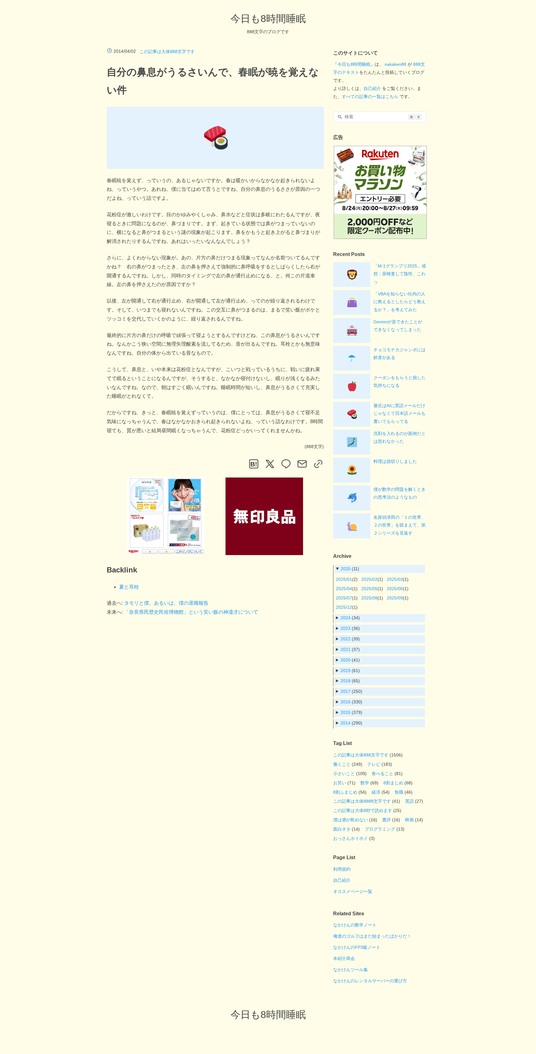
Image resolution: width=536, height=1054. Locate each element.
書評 (386, 819)
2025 (346, 568)
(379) (351, 712)
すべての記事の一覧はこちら (370, 96)
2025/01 (344, 579)
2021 (346, 649)
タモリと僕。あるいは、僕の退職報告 (166, 603)
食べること (382, 773)
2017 (346, 691)
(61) (350, 670)
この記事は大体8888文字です (362, 801)
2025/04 (344, 588)
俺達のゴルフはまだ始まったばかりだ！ (372, 936)
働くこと (342, 764)
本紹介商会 (344, 958)
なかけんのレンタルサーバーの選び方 (370, 980)
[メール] (302, 463)
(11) (350, 568)
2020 (346, 659)
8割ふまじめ (345, 792)
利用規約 (342, 869)
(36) (350, 628)
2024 (346, 617)
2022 (346, 638)
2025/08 (369, 597)
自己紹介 (372, 88)
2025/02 (369, 579)
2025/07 (344, 597)
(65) (350, 680)
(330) (351, 701)
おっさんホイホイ (350, 838)
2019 (346, 670)
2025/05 (369, 588)
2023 (346, 628)
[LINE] (286, 463)
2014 (346, 722)
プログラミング (380, 829)
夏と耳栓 (129, 587)
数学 (364, 782)
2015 (346, 712)
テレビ (373, 764)
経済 (376, 792)
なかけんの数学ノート (355, 924)
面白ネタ (342, 829)
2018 (346, 680)
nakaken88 (395, 64)
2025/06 (395, 588)
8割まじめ (393, 782)
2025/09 (395, 597)
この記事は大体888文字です (167, 51)
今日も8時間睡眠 (268, 18)
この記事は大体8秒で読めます (362, 810)
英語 (409, 801)
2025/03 (395, 579)
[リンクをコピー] (318, 463)
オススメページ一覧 (352, 891)
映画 (409, 819)
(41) (350, 659)
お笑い (339, 782)
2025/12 (344, 607)
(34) (350, 617)
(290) (351, 722)
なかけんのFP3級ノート (356, 947)
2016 (346, 701)
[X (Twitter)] (269, 463)
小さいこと (344, 773)
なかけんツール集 (350, 969)
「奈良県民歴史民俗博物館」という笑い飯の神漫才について (191, 612)
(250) (351, 691)
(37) (350, 649)
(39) (350, 638)
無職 (399, 792)
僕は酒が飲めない (350, 819)
